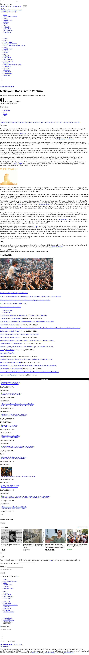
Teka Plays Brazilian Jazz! (9, 487)
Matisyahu (22, 134)
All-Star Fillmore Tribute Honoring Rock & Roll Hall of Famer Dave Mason (25, 497)
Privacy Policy (4, 646)
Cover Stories (8, 61)
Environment (4, 325)
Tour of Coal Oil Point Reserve (11, 394)
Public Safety (4, 337)
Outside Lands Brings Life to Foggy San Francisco (14, 293)
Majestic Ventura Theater (65, 139)
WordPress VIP (69, 653)
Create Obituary (8, 620)
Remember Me (7, 570)
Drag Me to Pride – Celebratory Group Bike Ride (17, 405)
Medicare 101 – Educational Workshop (13, 416)
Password (3, 566)
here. (17, 576)
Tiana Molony (10, 350)
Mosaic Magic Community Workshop (13, 458)
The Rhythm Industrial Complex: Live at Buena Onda (18, 476)
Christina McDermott (17, 318)
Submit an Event (5, 6)
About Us (6, 70)
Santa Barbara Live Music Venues (14, 45)
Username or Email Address (9, 563)
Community (4, 318)
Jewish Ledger (17, 164)
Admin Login (7, 623)
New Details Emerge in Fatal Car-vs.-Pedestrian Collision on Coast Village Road (26, 359)
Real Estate (7, 29)
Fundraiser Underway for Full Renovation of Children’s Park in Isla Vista (23, 315)
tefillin (20, 204)
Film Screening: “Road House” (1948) (13, 508)
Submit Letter (7, 621)
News (5, 15)
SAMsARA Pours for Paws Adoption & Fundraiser (17, 448)
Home (5, 38)
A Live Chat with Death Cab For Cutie (10, 307)
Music (2, 350)
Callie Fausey (15, 325)
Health (2, 375)
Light (36, 226)
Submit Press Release (10, 605)
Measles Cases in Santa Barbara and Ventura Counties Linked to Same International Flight (29, 372)
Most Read (7, 312)
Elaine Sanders (17, 343)
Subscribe (4, 12)
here (50, 560)
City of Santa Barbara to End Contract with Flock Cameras (19, 334)
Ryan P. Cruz (15, 337)
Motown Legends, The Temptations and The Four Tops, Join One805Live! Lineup (26, 347)
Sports (5, 25)
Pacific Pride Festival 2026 (10, 384)
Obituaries (6, 27)
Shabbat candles (43, 204)
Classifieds (7, 32)
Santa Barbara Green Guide (12, 65)
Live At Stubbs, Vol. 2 (65, 219)
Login (25, 6)
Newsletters (17, 6)
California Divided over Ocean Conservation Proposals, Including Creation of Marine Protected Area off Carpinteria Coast (40, 328)
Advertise (6, 68)
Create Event (7, 73)
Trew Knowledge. (50, 653)
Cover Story (7, 598)
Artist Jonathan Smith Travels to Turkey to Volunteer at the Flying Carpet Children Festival (25, 300)
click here (35, 653)
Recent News (7, 310)
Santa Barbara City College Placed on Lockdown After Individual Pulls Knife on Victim (28, 365)
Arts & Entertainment (10, 16)
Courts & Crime (5, 343)
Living (5, 18)
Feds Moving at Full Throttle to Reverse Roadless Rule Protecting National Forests (27, 321)
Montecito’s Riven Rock (7, 353)
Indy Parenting (8, 30)
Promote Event (8, 588)
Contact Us (7, 72)
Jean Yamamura (16, 369)
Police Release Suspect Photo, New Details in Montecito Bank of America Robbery (27, 340)
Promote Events (8, 612)
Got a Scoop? (12, 12)
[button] (11, 540)
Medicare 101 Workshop (9, 426)
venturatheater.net (56, 247)
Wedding (6, 63)
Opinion (6, 22)
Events (5, 23)
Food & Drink (7, 20)
